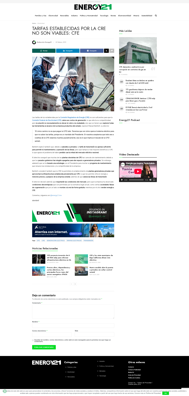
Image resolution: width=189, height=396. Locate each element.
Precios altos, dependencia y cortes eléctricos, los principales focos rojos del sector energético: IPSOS (58, 271)
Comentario (37, 303)
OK (165, 393)
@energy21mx (56, 195)
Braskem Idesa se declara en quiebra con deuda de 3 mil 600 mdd (140, 81)
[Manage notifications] (5, 391)
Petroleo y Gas (71, 367)
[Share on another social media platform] (111, 51)
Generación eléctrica (56, 240)
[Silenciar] (150, 180)
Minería (136, 15)
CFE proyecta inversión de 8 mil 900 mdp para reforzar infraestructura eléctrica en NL (59, 257)
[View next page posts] (75, 283)
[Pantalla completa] (154, 180)
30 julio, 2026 (52, 277)
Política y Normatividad (89, 15)
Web (76, 330)
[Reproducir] (122, 180)
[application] (138, 171)
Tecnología (104, 15)
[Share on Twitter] (106, 51)
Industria (74, 15)
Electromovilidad (124, 15)
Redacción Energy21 (44, 42)
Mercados (102, 371)
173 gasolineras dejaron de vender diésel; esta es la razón (139, 90)
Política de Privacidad (144, 383)
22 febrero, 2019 (61, 42)
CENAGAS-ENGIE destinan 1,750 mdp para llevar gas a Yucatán (140, 99)
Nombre (35, 322)
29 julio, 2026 (95, 274)
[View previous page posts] (71, 283)
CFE (38, 240)
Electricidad (53, 15)
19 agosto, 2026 (53, 262)
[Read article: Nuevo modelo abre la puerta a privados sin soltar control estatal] (81, 271)
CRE (43, 240)
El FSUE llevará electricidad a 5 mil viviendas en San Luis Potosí (139, 108)
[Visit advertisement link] (73, 213)
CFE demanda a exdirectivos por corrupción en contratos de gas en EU (132, 69)
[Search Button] (156, 15)
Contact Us (131, 383)
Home (34, 23)
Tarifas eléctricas (74, 240)
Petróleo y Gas (40, 15)
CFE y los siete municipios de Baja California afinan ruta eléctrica (101, 257)
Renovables (64, 15)
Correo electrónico (40, 331)
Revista (113, 15)
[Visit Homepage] (93, 7)
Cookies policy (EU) (134, 384)
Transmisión (88, 240)
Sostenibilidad (147, 15)
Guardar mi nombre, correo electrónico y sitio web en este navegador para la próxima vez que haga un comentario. (72, 340)
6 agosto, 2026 (95, 262)
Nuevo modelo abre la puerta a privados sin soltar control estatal (101, 269)
